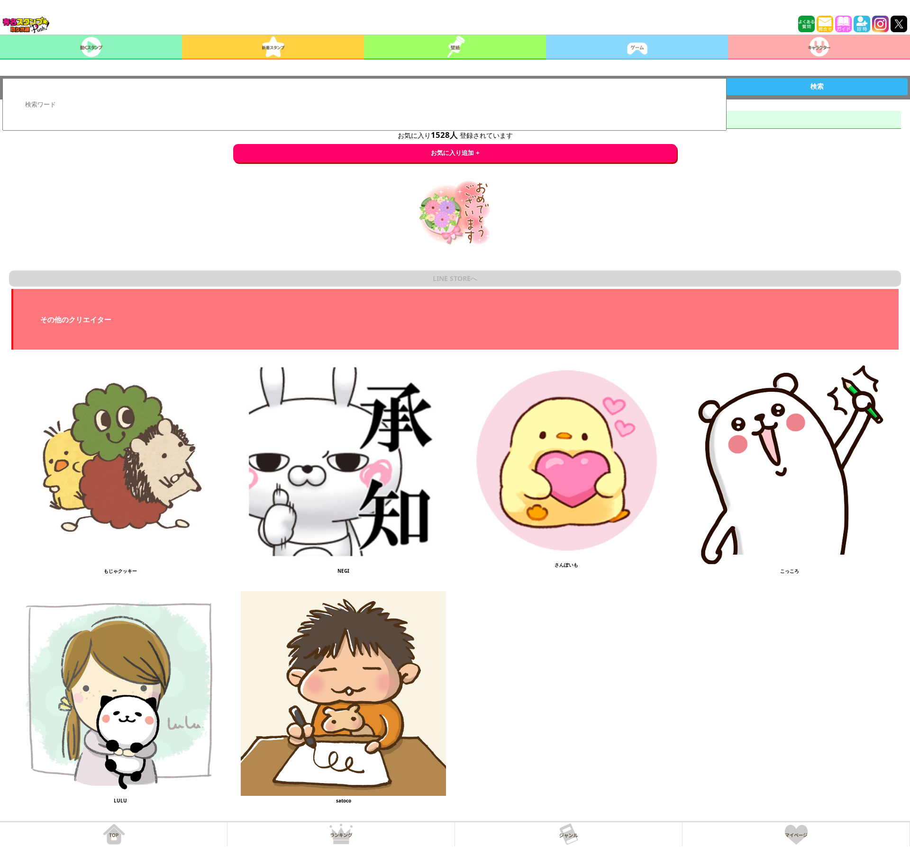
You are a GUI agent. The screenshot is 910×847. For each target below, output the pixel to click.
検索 (817, 86)
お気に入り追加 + (455, 152)
